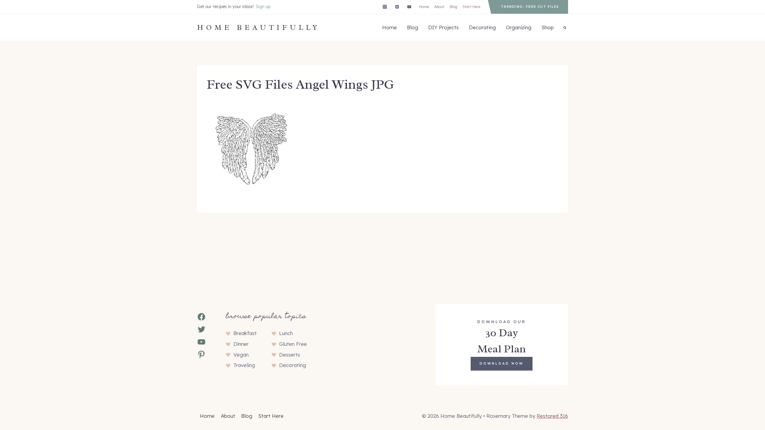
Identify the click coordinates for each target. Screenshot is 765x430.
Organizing (518, 27)
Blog (453, 6)
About (439, 6)
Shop (547, 27)
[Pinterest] (397, 7)
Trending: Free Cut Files (530, 7)
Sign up (263, 6)
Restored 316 (552, 416)
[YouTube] (409, 7)
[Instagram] (385, 7)
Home (424, 6)
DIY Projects (443, 27)
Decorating (482, 27)
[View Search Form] (565, 27)
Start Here (471, 6)
